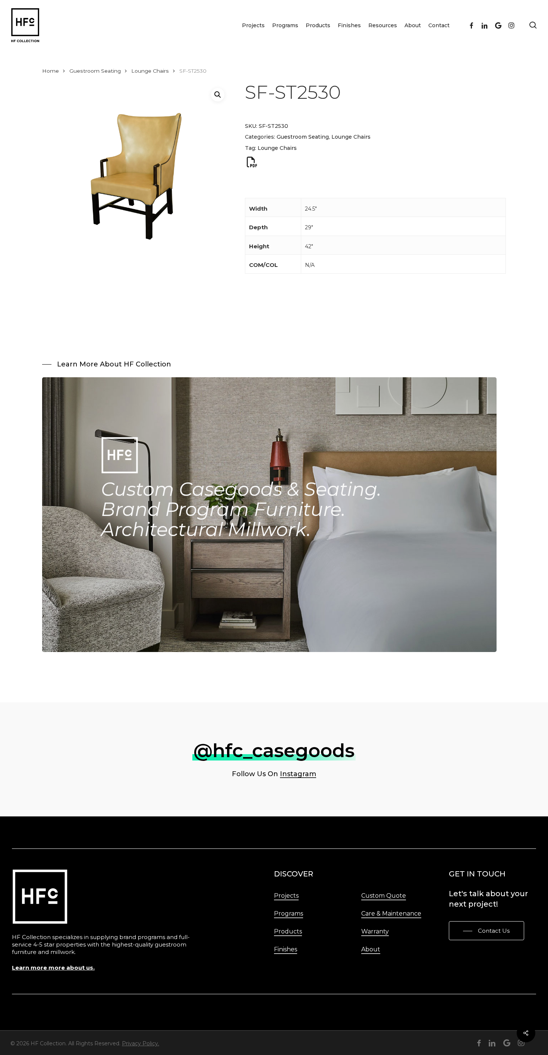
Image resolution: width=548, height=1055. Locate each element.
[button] (217, 94)
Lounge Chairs (150, 71)
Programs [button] (288, 913)
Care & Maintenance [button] (391, 913)
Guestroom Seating (95, 71)
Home (50, 71)
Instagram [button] (298, 774)
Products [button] (288, 931)
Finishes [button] (285, 949)
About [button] (370, 949)
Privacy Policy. (140, 1043)
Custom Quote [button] (383, 895)
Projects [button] (286, 895)
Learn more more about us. (53, 967)
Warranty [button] (375, 931)
